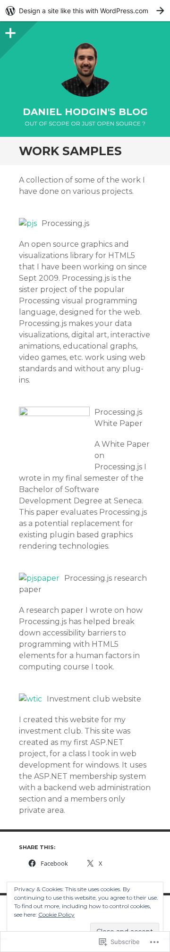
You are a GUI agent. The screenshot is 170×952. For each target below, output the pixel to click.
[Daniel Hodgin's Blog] (85, 68)
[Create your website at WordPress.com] (85, 10)
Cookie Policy (56, 914)
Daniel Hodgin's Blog (85, 111)
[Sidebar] (9, 30)
